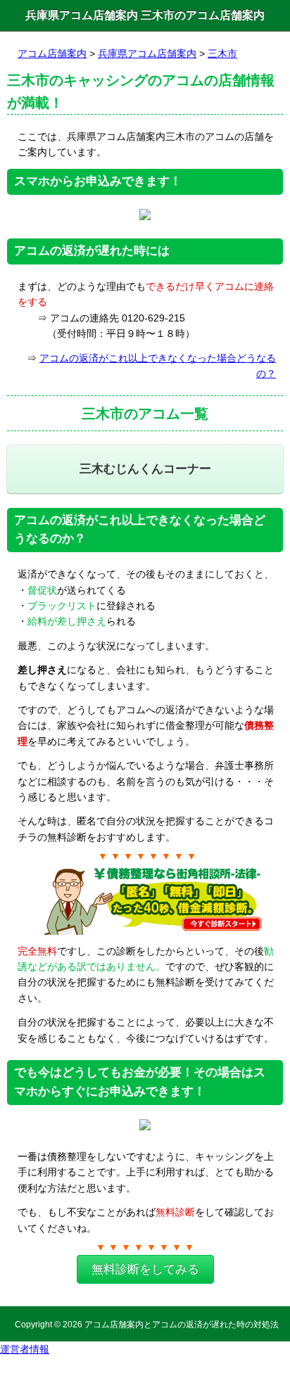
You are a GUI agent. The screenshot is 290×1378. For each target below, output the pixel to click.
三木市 (222, 53)
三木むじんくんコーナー (145, 469)
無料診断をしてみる (145, 1269)
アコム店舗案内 (52, 53)
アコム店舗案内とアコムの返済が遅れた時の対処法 (181, 1324)
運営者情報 (24, 1349)
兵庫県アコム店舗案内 (147, 53)
